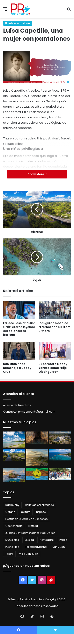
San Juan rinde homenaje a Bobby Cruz (17, 368)
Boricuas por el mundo (39, 505)
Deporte (41, 512)
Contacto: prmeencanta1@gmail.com (29, 412)
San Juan (58, 547)
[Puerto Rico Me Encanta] (20, 9)
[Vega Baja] (60, 454)
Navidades (47, 540)
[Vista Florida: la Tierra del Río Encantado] (37, 437)
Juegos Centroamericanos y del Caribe (30, 533)
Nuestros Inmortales (17, 23)
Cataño (10, 512)
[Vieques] (37, 457)
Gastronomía (14, 526)
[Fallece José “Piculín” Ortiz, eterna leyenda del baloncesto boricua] (19, 310)
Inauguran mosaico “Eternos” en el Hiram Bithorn (54, 327)
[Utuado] (37, 474)
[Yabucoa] (14, 439)
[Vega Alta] (14, 475)
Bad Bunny (12, 505)
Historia (33, 526)
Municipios (12, 540)
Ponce (63, 540)
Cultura (25, 512)
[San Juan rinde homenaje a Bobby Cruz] (19, 351)
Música (29, 540)
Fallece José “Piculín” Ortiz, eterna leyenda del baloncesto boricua (19, 329)
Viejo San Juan (28, 554)
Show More (36, 174)
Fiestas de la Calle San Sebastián (26, 519)
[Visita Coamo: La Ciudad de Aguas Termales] (60, 437)
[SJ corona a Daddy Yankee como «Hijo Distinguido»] (55, 351)
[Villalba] (14, 455)
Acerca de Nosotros (17, 405)
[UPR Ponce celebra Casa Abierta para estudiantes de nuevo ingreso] (60, 474)
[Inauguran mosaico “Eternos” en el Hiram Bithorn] (55, 310)
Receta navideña (36, 547)
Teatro (9, 554)
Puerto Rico (12, 547)
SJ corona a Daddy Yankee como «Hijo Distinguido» (53, 368)
